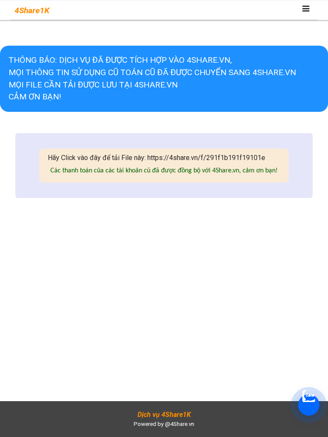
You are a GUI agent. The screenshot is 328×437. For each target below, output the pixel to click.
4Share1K (32, 10)
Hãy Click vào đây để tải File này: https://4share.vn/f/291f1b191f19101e (156, 158)
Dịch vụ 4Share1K (164, 415)
